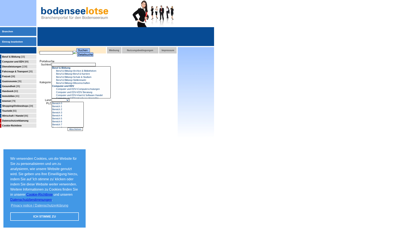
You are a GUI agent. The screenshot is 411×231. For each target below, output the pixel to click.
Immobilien (10, 96)
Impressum (168, 50)
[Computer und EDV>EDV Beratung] (81, 92)
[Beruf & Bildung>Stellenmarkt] (81, 80)
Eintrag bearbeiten (12, 41)
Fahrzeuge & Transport (17, 71)
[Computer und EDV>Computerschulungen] (81, 89)
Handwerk (10, 91)
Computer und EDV (15, 61)
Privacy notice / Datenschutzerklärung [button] (39, 205)
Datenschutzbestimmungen (31, 199)
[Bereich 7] (67, 124)
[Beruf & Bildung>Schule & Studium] (81, 77)
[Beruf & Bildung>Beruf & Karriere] (81, 74)
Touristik (9, 111)
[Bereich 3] (67, 112)
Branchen (7, 31)
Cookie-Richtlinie (39, 194)
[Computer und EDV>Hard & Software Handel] (81, 95)
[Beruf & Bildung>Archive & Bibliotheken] (81, 71)
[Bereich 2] (67, 109)
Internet (8, 101)
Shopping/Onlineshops (17, 106)
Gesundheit (11, 86)
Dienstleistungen (14, 66)
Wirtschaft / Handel (15, 115)
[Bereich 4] (67, 115)
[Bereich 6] (67, 121)
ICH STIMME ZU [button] (44, 216)
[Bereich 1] (67, 106)
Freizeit (8, 76)
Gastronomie (11, 81)
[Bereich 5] (67, 118)
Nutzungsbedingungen (140, 50)
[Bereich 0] (67, 103)
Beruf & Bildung (13, 56)
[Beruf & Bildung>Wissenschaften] (81, 83)
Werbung (114, 50)
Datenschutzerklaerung (15, 120)
